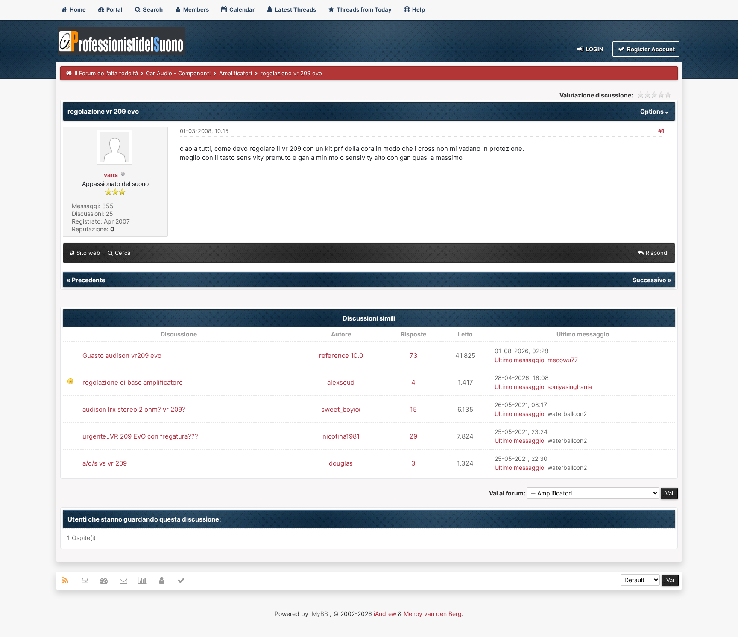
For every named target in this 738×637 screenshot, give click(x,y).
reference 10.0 (341, 355)
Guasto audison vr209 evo (121, 355)
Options (652, 111)
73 (414, 355)
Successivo (649, 279)
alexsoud (340, 382)
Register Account (650, 49)
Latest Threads (295, 9)
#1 (661, 130)
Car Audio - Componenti (178, 73)
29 (413, 436)
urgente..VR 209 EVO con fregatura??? (140, 436)
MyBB (320, 613)
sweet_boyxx (340, 409)
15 (413, 409)
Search (152, 9)
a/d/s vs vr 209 (104, 463)
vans (111, 174)
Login (594, 49)
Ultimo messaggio (519, 359)
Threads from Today (363, 9)
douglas (341, 463)
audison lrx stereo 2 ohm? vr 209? (133, 409)
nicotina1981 (341, 436)
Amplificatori (235, 73)
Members (195, 9)
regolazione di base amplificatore (132, 382)
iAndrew (385, 613)
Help (418, 9)
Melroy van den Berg (433, 613)
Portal (114, 9)
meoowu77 (563, 359)
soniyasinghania (570, 386)
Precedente (88, 279)
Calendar (241, 9)
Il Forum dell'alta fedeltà (106, 73)
